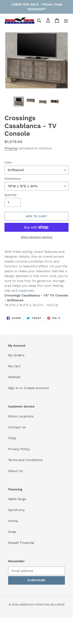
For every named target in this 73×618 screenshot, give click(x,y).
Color (8, 162)
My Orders (16, 355)
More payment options (36, 237)
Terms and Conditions (25, 460)
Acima (13, 521)
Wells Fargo (17, 499)
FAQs (12, 438)
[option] (19, 101)
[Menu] (65, 20)
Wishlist (14, 377)
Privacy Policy (19, 449)
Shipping (10, 148)
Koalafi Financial (21, 543)
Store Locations (20, 416)
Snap (12, 532)
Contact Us (17, 427)
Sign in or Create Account (28, 388)
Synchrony (16, 510)
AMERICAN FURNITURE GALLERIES (41, 604)
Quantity (10, 194)
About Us (15, 471)
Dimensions (12, 178)
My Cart (14, 366)
